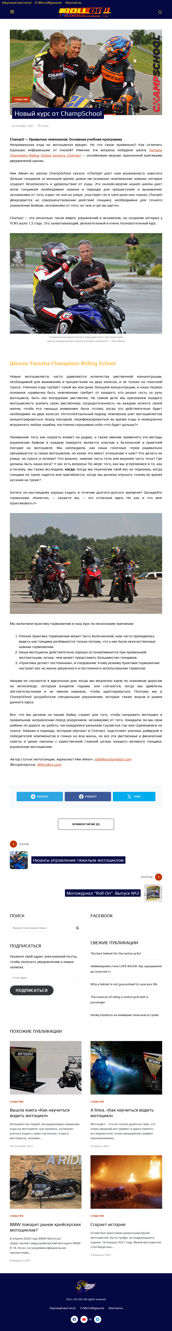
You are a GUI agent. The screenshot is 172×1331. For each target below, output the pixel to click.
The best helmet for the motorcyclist (115, 953)
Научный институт (17, 2)
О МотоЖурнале (47, 2)
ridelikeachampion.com (112, 759)
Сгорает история (107, 1224)
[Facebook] (74, 1319)
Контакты (72, 2)
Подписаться (32, 990)
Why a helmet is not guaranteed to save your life (123, 984)
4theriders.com (49, 764)
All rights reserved (94, 1299)
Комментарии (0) (86, 824)
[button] (12, 12)
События (21, 99)
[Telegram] (97, 1319)
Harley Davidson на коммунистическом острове (124, 1015)
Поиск (77, 928)
